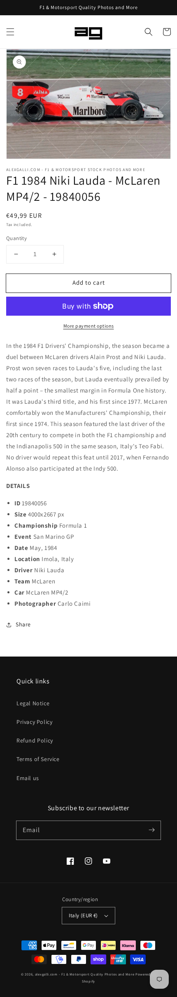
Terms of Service (38, 759)
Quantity (16, 238)
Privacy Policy (34, 722)
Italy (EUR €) (83, 915)
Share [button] (23, 624)
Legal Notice (32, 703)
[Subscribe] (151, 830)
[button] (10, 32)
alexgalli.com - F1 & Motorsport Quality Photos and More (85, 974)
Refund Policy (34, 740)
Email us (27, 778)
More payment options (88, 326)
